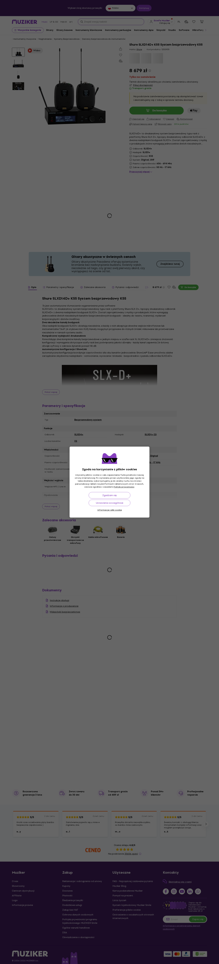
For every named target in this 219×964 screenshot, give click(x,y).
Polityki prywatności (124, 487)
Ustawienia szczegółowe (109, 503)
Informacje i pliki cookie (109, 510)
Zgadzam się (109, 495)
